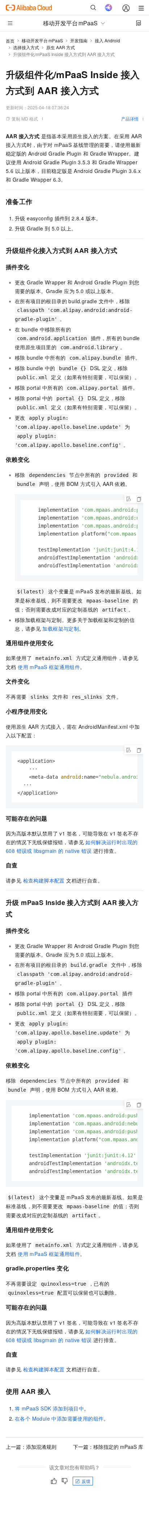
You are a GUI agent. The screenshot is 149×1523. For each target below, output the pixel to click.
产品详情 (130, 118)
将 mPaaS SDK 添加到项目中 (49, 1408)
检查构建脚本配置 (44, 880)
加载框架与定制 (60, 628)
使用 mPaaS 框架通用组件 (49, 666)
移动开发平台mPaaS (42, 40)
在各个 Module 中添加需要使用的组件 (59, 1418)
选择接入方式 (26, 47)
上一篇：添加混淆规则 (31, 1446)
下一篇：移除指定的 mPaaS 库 (108, 1446)
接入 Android (107, 40)
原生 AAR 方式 (60, 47)
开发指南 (79, 40)
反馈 (86, 1481)
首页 (10, 41)
